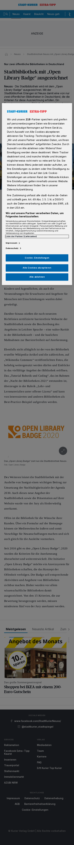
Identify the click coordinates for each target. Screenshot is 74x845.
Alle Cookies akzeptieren (37, 268)
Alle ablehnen (37, 277)
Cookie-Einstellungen (37, 257)
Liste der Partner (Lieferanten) (21, 236)
